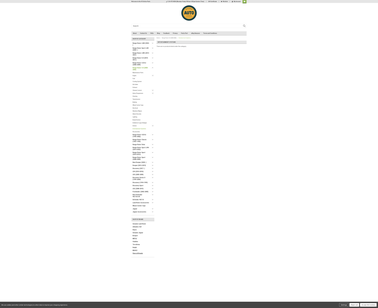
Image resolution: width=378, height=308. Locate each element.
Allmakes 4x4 (137, 227)
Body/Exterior (136, 120)
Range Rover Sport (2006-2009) (139, 158)
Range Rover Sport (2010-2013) (139, 153)
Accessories (136, 132)
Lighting (135, 117)
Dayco (135, 230)
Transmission (136, 99)
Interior (135, 126)
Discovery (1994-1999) (140, 182)
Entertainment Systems (139, 129)
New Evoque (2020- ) (139, 162)
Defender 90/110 (138, 200)
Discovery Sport (138, 185)
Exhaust (135, 87)
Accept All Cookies (368, 305)
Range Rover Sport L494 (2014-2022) (141, 148)
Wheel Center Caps (138, 105)
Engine (134, 75)
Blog (158, 33)
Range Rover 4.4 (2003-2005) (140, 69)
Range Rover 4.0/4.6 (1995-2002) (139, 135)
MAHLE (135, 250)
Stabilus (135, 241)
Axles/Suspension (138, 93)
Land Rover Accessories (141, 203)
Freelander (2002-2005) (140, 192)
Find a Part (184, 33)
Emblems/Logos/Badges (140, 123)
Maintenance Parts (138, 73)
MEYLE (135, 239)
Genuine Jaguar (138, 233)
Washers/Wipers (137, 111)
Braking (135, 102)
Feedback (166, 33)
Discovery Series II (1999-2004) (139, 178)
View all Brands (138, 253)
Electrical (135, 108)
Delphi (135, 247)
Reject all (354, 305)
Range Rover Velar (139, 144)
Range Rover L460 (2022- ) (141, 44)
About (135, 33)
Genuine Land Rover (139, 224)
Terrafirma (136, 244)
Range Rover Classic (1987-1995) (139, 140)
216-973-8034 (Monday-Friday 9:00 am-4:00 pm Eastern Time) (186, 1)
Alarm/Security (137, 114)
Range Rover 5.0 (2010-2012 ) (140, 59)
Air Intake (135, 84)
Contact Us (143, 33)
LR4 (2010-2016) (138, 171)
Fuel (134, 78)
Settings (344, 305)
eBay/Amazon (195, 33)
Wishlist (225, 1)
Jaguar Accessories (139, 212)
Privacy (175, 33)
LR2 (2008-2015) (138, 189)
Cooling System (137, 81)
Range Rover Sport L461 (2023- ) (141, 49)
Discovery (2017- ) (139, 168)
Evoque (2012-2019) (139, 165)
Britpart (135, 236)
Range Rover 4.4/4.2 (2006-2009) (139, 64)
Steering (135, 96)
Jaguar (135, 209)
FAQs (152, 33)
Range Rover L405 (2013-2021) (141, 54)
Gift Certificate (212, 1)
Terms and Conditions (210, 33)
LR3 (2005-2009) (138, 174)
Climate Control (137, 90)
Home (158, 38)
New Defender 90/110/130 (137, 195)
